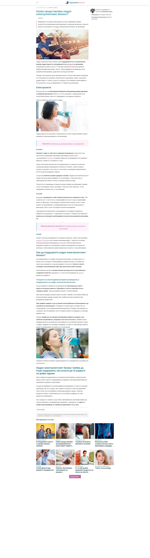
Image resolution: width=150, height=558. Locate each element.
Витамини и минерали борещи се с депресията (67, 144)
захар (80, 273)
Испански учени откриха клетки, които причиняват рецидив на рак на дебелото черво (104, 444)
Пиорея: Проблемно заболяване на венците (64, 470)
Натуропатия (79, 466)
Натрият (50, 158)
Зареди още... (75, 476)
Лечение (38, 466)
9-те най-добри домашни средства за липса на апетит (84, 470)
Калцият (39, 197)
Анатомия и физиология (102, 466)
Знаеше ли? (98, 440)
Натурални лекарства (41, 7)
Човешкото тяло (80, 440)
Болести (58, 440)
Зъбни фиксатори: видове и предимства (45, 469)
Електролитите (42, 91)
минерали (70, 64)
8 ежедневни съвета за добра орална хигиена (44, 444)
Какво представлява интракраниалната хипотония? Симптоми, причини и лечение (65, 444)
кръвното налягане (42, 240)
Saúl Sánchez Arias (106, 11)
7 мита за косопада (103, 468)
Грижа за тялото (53, 7)
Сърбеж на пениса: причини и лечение (83, 443)
